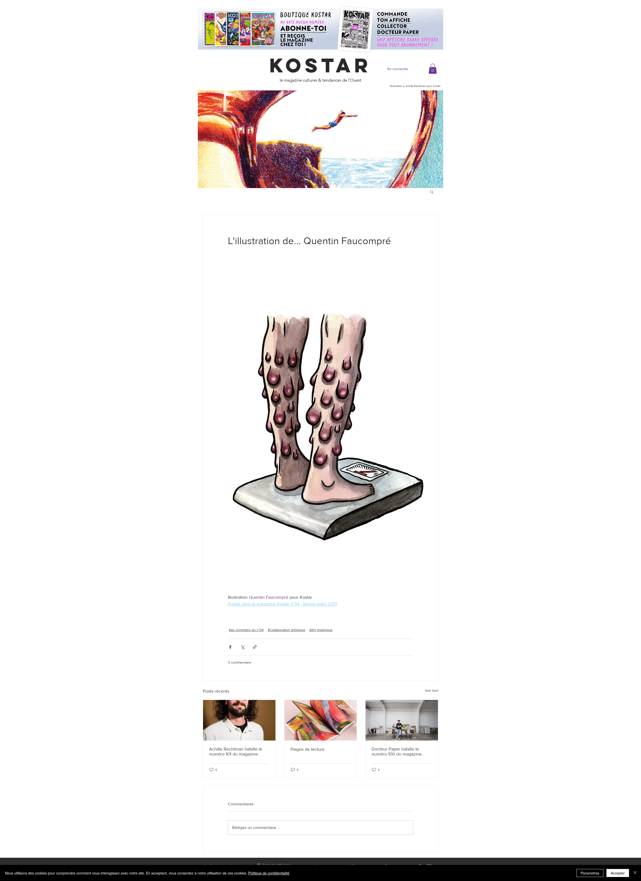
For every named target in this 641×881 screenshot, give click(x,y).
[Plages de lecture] (320, 720)
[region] (320, 139)
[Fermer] (635, 873)
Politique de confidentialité (268, 872)
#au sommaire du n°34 (246, 630)
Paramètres (590, 872)
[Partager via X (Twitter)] (242, 647)
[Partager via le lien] (254, 647)
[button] (432, 69)
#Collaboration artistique (286, 630)
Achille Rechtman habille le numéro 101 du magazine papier (235, 752)
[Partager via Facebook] (230, 647)
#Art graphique (321, 630)
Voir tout (431, 690)
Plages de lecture (307, 749)
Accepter (618, 872)
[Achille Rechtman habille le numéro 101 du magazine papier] (239, 720)
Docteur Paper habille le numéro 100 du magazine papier (397, 752)
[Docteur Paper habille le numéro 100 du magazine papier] (402, 720)
